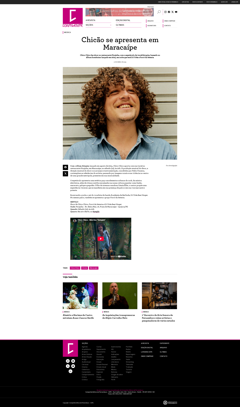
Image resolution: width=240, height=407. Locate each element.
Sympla (96, 212)
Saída (128, 359)
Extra (99, 374)
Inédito (113, 357)
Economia (100, 357)
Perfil (113, 380)
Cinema (84, 367)
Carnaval (85, 364)
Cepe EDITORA (185, 2)
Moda (113, 367)
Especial (100, 372)
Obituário (114, 377)
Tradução (129, 367)
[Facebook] (169, 12)
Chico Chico (75, 268)
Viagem (129, 372)
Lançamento (115, 359)
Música (67, 32)
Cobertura (85, 369)
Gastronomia (116, 347)
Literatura (115, 362)
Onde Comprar (147, 356)
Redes (128, 349)
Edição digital (123, 20)
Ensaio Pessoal (102, 364)
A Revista (145, 343)
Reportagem (130, 354)
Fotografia (100, 380)
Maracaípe (94, 268)
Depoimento (101, 349)
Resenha (129, 357)
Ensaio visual (101, 367)
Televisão (129, 364)
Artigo (84, 359)
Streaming (130, 362)
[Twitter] (172, 12)
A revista (90, 20)
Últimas (120, 25)
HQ (112, 349)
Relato (128, 352)
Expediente (164, 343)
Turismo (129, 369)
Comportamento (88, 374)
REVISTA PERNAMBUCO (212, 2)
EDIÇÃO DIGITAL (147, 348)
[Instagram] (165, 12)
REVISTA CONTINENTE (197, 2)
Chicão (84, 268)
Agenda (85, 347)
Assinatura (151, 25)
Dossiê (99, 354)
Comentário (86, 372)
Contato (167, 25)
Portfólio (129, 347)
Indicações (115, 354)
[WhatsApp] (70, 371)
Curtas (99, 347)
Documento (101, 352)
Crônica (84, 380)
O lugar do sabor (117, 374)
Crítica (84, 377)
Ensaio (99, 362)
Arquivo (150, 21)
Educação (100, 359)
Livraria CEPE (234, 2)
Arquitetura (86, 349)
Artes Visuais (87, 357)
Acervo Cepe (224, 2)
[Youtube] (176, 12)
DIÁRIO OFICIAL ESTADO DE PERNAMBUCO (168, 2)
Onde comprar (169, 21)
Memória (114, 364)
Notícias (114, 372)
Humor (113, 352)
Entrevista (100, 369)
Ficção (99, 377)
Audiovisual (86, 362)
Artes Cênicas (87, 354)
